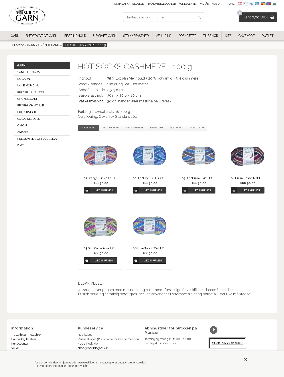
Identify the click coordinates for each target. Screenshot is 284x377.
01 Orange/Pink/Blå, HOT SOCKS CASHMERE (100, 178)
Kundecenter (188, 3)
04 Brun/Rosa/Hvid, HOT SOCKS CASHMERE (247, 178)
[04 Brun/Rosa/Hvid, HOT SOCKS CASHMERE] (247, 155)
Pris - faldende (134, 127)
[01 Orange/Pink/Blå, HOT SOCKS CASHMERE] (100, 155)
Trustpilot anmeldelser (128, 3)
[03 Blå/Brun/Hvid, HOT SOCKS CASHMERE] (198, 155)
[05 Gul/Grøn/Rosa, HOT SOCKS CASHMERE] (100, 225)
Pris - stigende (111, 127)
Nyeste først (176, 127)
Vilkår (204, 3)
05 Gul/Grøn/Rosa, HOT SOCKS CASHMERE (100, 248)
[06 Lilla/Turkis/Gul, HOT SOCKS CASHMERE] (149, 225)
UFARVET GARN (104, 36)
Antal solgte (197, 127)
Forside (19, 45)
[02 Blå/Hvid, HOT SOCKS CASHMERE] (149, 155)
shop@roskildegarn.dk (93, 348)
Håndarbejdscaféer (162, 3)
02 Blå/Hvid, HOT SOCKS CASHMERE (149, 178)
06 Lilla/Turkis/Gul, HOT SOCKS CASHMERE (149, 248)
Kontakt (217, 3)
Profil (230, 3)
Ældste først (156, 127)
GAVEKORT (246, 36)
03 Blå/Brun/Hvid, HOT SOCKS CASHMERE (198, 178)
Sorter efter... (88, 127)
